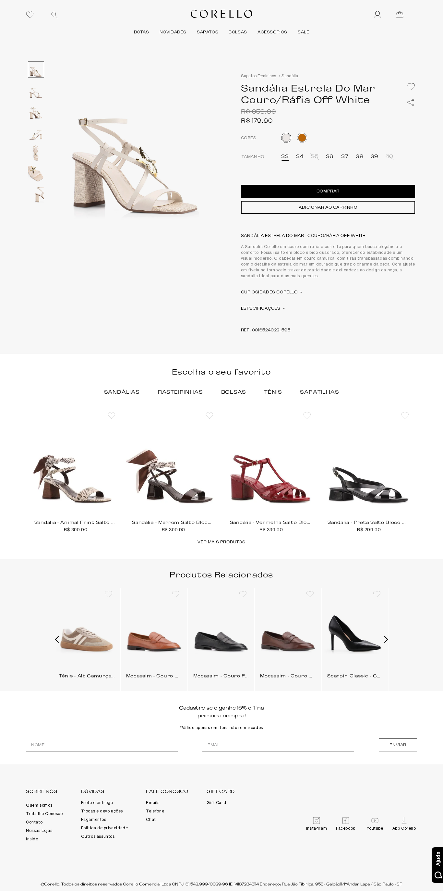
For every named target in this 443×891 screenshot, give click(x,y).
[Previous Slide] (28, 473)
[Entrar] (378, 14)
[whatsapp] (410, 102)
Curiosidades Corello (269, 292)
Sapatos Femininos (258, 75)
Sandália (289, 75)
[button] (285, 156)
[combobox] (96, 14)
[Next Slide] (414, 473)
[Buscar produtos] (54, 15)
